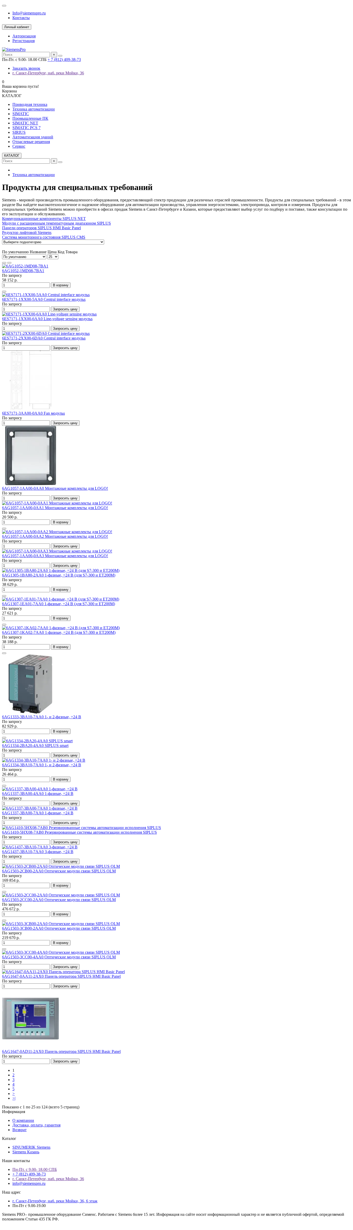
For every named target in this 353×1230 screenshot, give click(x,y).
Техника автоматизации (33, 109)
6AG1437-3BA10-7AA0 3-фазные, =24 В (37, 851)
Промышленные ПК (30, 118)
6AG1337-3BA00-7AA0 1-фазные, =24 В (37, 813)
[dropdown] (4, 5)
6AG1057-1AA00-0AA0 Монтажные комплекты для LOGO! (55, 488)
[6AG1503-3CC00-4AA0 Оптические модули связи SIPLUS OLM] (61, 952)
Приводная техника (29, 104)
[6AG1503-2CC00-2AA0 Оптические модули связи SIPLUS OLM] (61, 895)
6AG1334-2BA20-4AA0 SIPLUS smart (35, 745)
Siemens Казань (25, 1152)
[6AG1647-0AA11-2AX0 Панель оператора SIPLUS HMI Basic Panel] (63, 971)
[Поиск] (60, 56)
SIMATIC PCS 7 (26, 127)
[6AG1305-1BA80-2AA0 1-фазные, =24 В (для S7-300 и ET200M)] (60, 570)
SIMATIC (20, 114)
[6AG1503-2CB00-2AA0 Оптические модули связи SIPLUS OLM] (61, 866)
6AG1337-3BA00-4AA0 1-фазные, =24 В (37, 793)
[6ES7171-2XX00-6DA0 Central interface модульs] (46, 333)
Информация (13, 1111)
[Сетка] (4, 263)
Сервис (18, 146)
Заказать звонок (26, 68)
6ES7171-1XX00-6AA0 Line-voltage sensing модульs (47, 319)
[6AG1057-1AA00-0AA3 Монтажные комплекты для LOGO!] (57, 551)
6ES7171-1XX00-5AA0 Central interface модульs (44, 299)
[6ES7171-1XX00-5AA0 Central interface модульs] (46, 295)
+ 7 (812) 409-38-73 (64, 59)
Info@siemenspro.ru (29, 13)
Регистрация (23, 40)
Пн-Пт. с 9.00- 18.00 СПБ (34, 1169)
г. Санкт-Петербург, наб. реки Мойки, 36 (48, 73)
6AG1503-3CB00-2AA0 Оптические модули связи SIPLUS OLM (59, 928)
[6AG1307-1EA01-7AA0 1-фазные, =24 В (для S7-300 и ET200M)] (60, 599)
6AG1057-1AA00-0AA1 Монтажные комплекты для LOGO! (55, 508)
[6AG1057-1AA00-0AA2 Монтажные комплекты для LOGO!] (57, 532)
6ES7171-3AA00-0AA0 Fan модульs (33, 413)
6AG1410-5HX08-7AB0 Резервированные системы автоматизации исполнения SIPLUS (79, 832)
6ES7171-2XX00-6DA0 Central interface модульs (44, 338)
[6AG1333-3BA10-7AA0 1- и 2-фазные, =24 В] (30, 712)
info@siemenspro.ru (28, 1183)
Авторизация (24, 36)
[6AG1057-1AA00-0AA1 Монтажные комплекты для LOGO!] (57, 503)
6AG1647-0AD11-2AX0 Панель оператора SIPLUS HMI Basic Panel (61, 1051)
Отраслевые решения (31, 141)
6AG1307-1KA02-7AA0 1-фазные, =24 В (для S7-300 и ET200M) (59, 632)
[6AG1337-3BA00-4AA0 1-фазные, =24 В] (40, 789)
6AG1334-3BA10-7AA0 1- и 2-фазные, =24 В (41, 765)
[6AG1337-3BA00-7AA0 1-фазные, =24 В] (40, 808)
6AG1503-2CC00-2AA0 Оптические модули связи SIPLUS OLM (59, 899)
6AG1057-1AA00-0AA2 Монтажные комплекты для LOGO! (55, 536)
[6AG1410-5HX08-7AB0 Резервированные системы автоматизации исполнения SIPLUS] (81, 827)
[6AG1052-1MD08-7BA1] (25, 266)
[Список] (9, 263)
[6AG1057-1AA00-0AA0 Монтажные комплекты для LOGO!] (30, 484)
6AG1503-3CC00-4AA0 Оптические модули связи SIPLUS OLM (59, 957)
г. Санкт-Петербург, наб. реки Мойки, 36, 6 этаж (54, 1201)
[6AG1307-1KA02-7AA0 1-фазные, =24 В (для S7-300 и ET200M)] (61, 628)
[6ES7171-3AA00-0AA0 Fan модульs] (30, 408)
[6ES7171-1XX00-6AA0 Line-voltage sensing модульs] (49, 314)
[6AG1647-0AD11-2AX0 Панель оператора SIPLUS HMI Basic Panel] (30, 1047)
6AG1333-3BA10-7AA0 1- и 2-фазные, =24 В (41, 717)
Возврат (19, 1130)
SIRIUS (19, 132)
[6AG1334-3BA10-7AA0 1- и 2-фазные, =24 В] (43, 760)
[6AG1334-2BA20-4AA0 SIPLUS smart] (37, 741)
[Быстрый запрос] (4, 291)
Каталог (9, 1138)
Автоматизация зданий (32, 137)
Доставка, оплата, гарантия (36, 1125)
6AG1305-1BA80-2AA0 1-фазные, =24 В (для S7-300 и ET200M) (58, 575)
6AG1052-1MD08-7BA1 (23, 271)
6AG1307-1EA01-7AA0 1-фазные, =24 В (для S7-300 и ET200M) (58, 604)
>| (14, 1098)
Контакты (21, 17)
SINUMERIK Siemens (31, 1147)
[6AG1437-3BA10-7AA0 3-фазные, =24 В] (40, 847)
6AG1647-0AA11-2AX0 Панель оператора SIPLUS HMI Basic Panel (61, 976)
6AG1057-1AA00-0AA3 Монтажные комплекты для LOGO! (55, 556)
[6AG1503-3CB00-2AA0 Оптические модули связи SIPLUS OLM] (61, 923)
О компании (23, 1120)
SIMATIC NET (25, 123)
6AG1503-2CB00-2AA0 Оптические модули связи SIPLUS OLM (59, 871)
